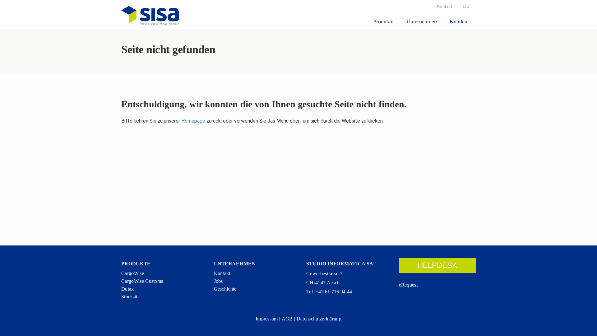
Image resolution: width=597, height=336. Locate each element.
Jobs (218, 281)
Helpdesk (437, 265)
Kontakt (444, 6)
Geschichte (225, 289)
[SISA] (150, 15)
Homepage (193, 121)
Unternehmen (422, 21)
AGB (287, 318)
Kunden (459, 21)
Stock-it (129, 296)
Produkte (384, 21)
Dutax (127, 289)
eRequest (408, 284)
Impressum (267, 318)
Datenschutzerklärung (319, 318)
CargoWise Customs (142, 281)
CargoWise (132, 273)
